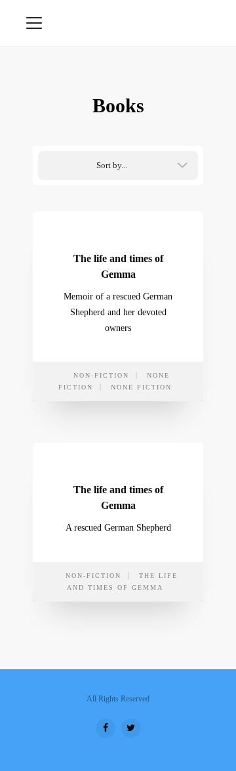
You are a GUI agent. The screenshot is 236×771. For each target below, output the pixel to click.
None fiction (141, 387)
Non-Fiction (101, 375)
